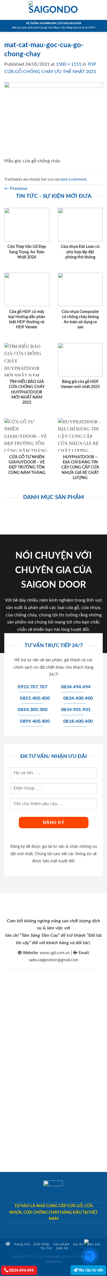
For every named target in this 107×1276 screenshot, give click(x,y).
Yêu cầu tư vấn (90, 1270)
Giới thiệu (41, 1244)
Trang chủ (21, 1244)
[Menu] (7, 10)
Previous (15, 188)
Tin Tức (46, 1248)
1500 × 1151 (68, 64)
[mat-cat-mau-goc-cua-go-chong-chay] (53, 119)
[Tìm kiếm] (100, 10)
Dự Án (78, 1244)
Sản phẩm (61, 1244)
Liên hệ (62, 1248)
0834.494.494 (21, 1270)
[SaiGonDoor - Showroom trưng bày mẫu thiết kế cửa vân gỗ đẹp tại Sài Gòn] (53, 10)
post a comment (73, 179)
